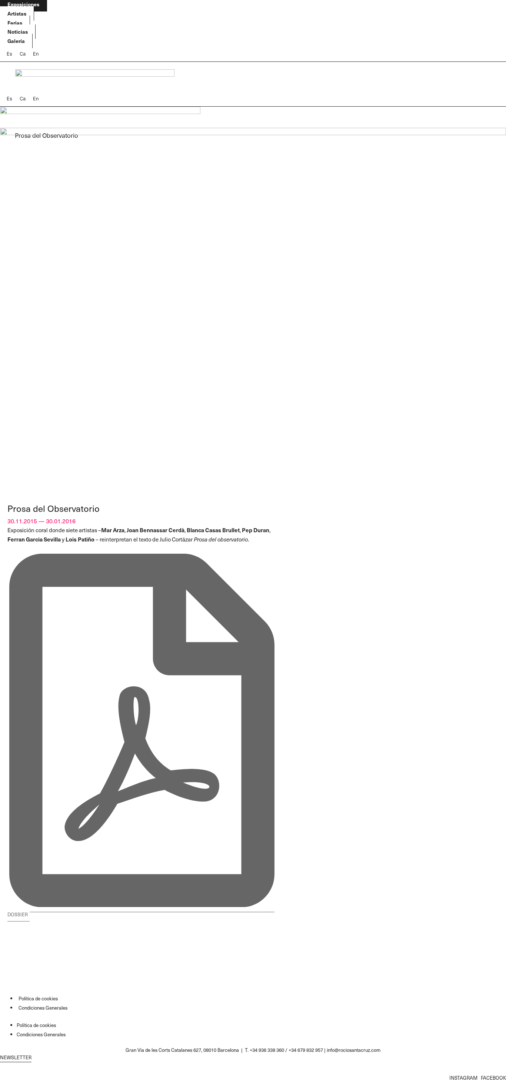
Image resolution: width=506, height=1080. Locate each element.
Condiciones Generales (43, 1007)
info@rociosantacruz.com (353, 1049)
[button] (140, 911)
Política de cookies (38, 998)
